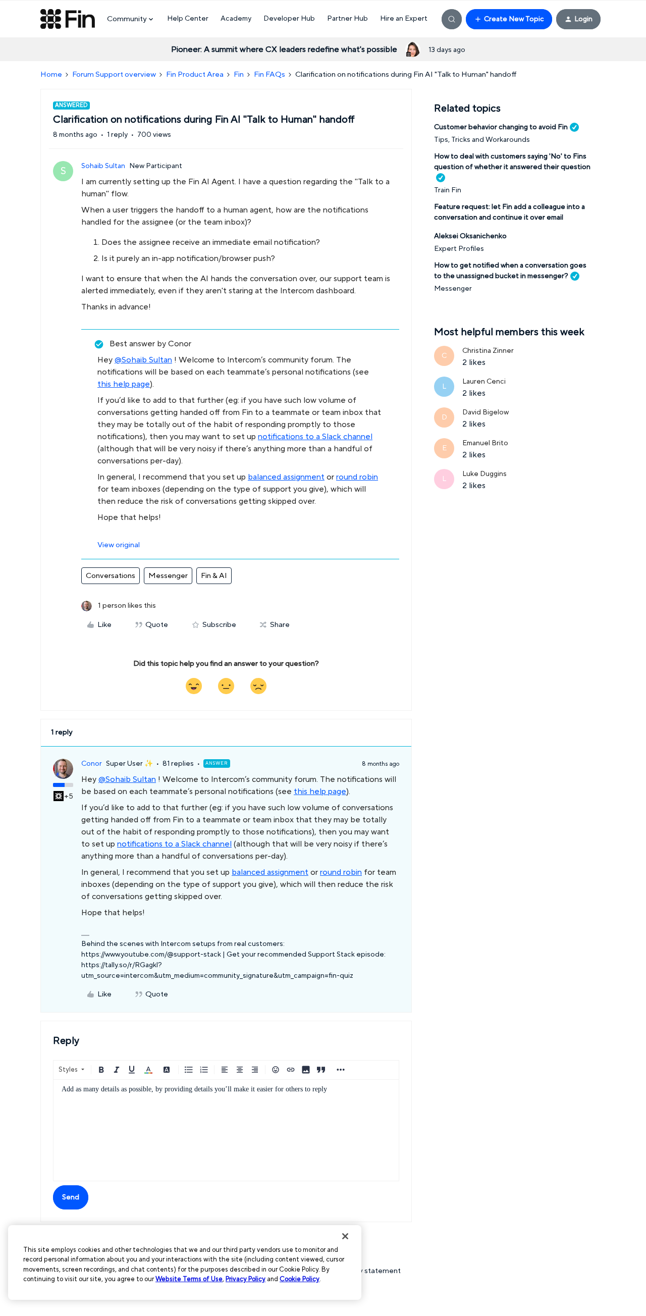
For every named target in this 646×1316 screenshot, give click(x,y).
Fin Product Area (195, 74)
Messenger (168, 576)
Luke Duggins (484, 474)
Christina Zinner (488, 350)
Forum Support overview (114, 74)
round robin (357, 477)
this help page (123, 384)
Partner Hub (347, 18)
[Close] (345, 1236)
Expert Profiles (459, 248)
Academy (236, 18)
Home (51, 74)
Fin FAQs (269, 74)
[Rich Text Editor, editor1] (226, 1130)
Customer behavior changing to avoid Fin (501, 127)
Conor (91, 763)
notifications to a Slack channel (315, 437)
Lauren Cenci (484, 381)
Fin (239, 74)
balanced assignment (286, 477)
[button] (509, 19)
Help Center (187, 18)
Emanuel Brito (485, 443)
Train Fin (447, 190)
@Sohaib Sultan (143, 360)
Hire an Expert (403, 18)
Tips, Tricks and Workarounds (482, 139)
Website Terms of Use (189, 1279)
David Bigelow (485, 412)
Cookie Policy (299, 1279)
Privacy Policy (245, 1279)
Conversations (110, 576)
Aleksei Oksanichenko (470, 236)
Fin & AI (214, 576)
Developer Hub (289, 18)
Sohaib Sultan (103, 166)
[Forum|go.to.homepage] (67, 19)
